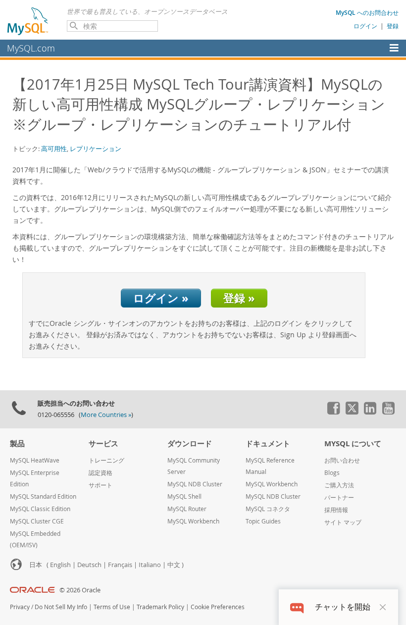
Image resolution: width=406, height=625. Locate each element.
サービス (103, 443)
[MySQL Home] (28, 21)
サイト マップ (342, 522)
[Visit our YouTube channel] (388, 412)
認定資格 (100, 472)
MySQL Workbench (193, 521)
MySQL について (352, 443)
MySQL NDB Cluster (194, 484)
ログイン (365, 26)
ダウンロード (189, 443)
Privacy (20, 607)
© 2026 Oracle (80, 590)
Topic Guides (263, 521)
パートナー (339, 497)
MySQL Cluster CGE (37, 521)
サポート (100, 485)
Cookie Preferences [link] (218, 607)
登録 (393, 26)
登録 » (239, 298)
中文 (173, 565)
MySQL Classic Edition (40, 509)
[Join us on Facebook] (333, 412)
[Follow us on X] (351, 412)
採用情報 (336, 510)
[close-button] (382, 607)
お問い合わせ (342, 460)
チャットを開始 (342, 607)
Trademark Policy (160, 607)
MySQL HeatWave (34, 460)
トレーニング (106, 460)
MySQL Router (186, 509)
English (60, 565)
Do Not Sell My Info (61, 607)
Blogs (332, 472)
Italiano (150, 565)
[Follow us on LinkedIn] (370, 412)
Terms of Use (112, 607)
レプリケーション (95, 148)
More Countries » (106, 415)
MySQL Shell (184, 496)
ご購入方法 (339, 485)
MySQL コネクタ (268, 509)
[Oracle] (32, 590)
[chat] (297, 607)
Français (120, 565)
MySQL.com (31, 48)
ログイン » (161, 298)
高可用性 (54, 148)
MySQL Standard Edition (43, 496)
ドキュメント (268, 443)
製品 (17, 443)
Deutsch (89, 565)
